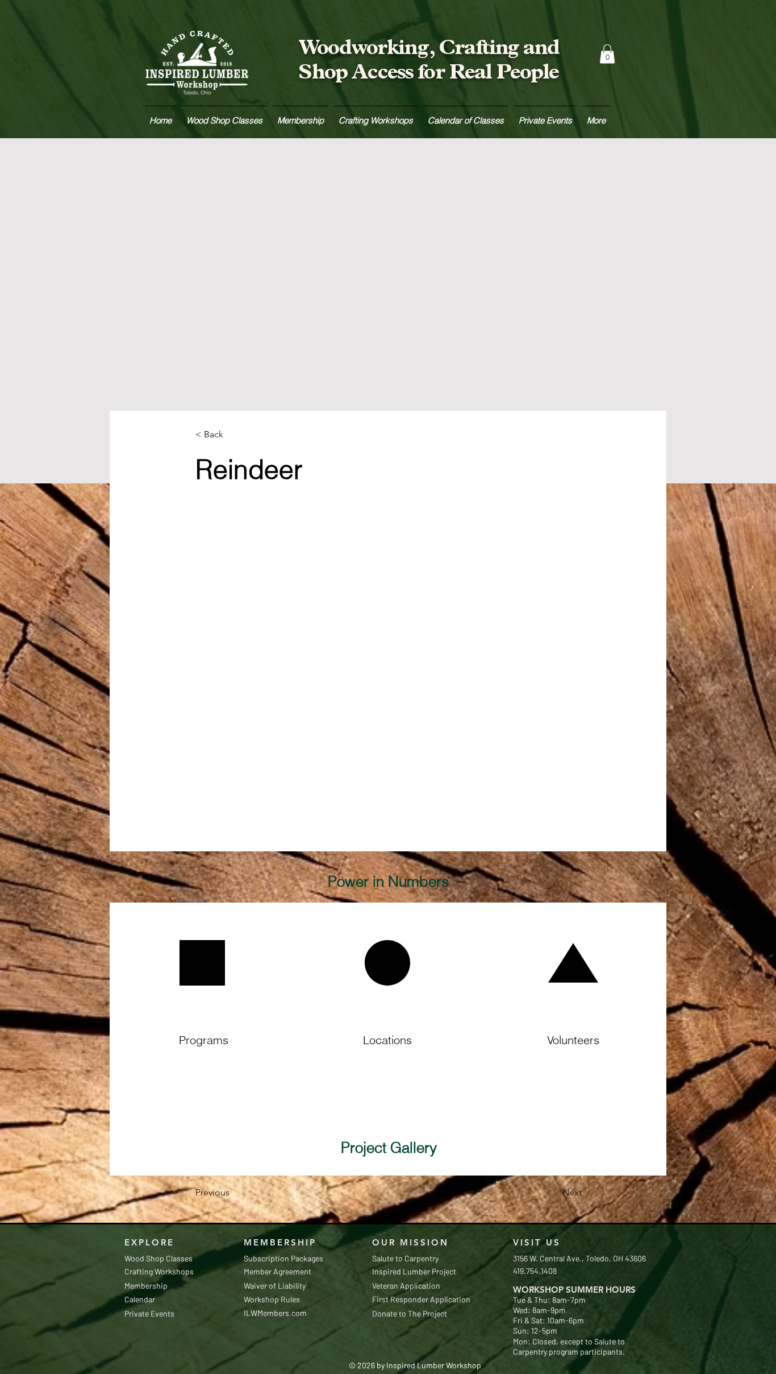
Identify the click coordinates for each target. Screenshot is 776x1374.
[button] (607, 53)
